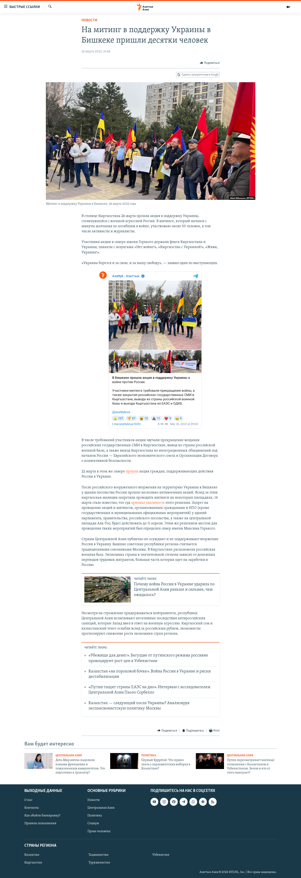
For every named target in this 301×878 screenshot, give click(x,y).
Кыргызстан (33, 862)
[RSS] (212, 802)
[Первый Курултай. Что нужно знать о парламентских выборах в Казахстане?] (124, 761)
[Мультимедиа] (288, 7)
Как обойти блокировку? (42, 815)
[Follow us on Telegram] (183, 802)
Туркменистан (99, 862)
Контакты (31, 807)
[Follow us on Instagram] (164, 802)
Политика (148, 755)
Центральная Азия (68, 755)
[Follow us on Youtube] (154, 802)
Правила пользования (40, 823)
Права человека (99, 831)
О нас (28, 800)
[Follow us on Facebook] (174, 802)
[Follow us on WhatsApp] (193, 802)
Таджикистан (98, 855)
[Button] (210, 63)
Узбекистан (160, 855)
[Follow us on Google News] (203, 802)
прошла (132, 471)
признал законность (148, 503)
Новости (89, 20)
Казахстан (31, 855)
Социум (93, 823)
